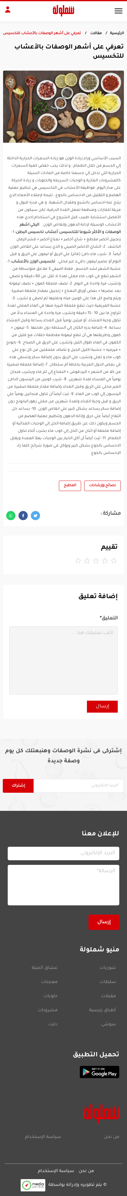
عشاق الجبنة (45, 968)
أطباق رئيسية (102, 1010)
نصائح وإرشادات (102, 486)
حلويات (50, 996)
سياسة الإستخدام (43, 1137)
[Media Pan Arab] (33, 1185)
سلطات (108, 982)
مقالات (95, 34)
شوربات (108, 968)
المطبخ (70, 486)
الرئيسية (117, 34)
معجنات (49, 982)
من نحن (111, 1137)
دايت (53, 1024)
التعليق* (109, 618)
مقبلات (108, 996)
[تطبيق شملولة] (63, 1072)
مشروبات (48, 1010)
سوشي (108, 1024)
